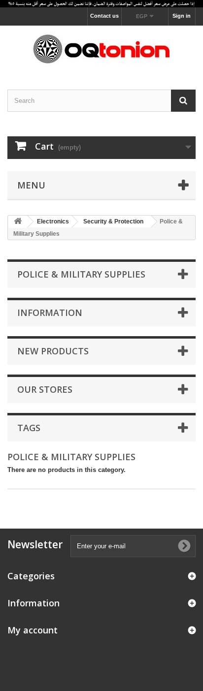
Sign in (181, 16)
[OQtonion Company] (101, 49)
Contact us (104, 16)
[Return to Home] (17, 222)
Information (49, 312)
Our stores (44, 389)
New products (53, 351)
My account (32, 630)
